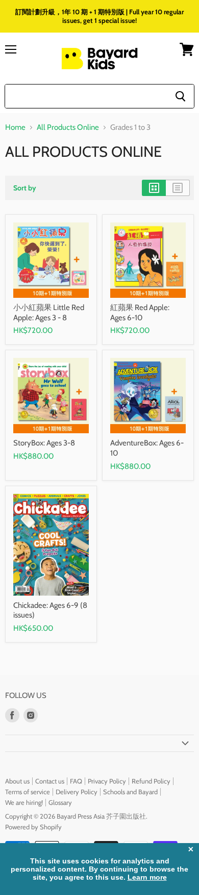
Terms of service (27, 792)
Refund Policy (151, 781)
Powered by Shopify (33, 827)
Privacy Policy (107, 781)
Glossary (60, 802)
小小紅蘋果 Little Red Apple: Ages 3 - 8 (48, 312)
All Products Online (68, 127)
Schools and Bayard (130, 792)
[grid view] (154, 188)
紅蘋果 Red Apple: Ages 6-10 (139, 312)
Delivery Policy (76, 792)
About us (17, 781)
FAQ (76, 781)
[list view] (178, 188)
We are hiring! (24, 802)
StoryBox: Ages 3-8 (44, 443)
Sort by (24, 188)
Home (15, 127)
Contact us (49, 781)
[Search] (180, 96)
